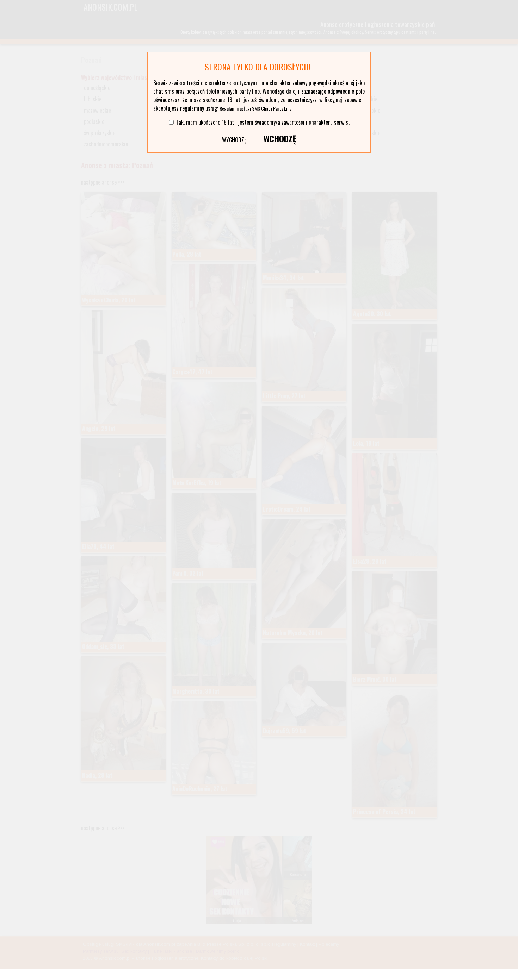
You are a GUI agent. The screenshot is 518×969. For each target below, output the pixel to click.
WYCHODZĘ (234, 140)
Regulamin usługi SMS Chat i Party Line (255, 108)
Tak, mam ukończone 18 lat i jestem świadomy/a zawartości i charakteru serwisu (263, 122)
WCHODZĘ (280, 138)
